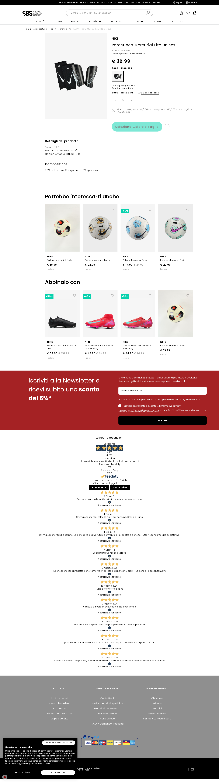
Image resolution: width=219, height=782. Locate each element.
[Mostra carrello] (195, 13)
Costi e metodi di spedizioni (107, 703)
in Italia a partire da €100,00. (109, 2)
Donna (75, 21)
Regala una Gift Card (59, 713)
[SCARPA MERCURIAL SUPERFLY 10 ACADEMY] (100, 313)
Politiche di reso (107, 713)
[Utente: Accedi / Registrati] (181, 12)
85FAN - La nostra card (157, 718)
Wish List (188, 13)
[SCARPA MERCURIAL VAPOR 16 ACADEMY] (138, 313)
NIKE (50, 256)
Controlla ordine (59, 703)
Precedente (99, 487)
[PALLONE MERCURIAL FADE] (62, 227)
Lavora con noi (157, 713)
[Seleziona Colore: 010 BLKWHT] (118, 76)
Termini (157, 708)
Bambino (95, 21)
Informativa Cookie (41, 763)
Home (28, 28)
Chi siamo (157, 698)
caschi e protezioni (60, 28)
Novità (40, 21)
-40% (124, 211)
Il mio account (59, 698)
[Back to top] (213, 766)
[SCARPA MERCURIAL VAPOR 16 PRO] (62, 313)
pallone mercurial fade (59, 260)
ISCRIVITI (162, 420)
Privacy (157, 703)
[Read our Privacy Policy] (205, 410)
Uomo (58, 21)
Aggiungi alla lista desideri (167, 126)
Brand (141, 21)
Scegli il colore (122, 68)
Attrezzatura (118, 21)
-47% (87, 296)
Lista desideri (59, 708)
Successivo (120, 487)
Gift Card (177, 21)
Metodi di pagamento (107, 708)
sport (157, 21)
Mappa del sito (59, 718)
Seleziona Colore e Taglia (137, 127)
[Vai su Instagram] (192, 769)
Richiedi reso (107, 718)
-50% (49, 296)
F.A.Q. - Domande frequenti (107, 723)
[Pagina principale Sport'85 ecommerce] (32, 13)
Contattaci (107, 698)
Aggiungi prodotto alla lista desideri (74, 208)
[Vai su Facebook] (188, 769)
